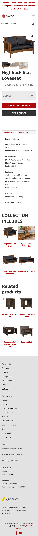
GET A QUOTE (19, 113)
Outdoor (5, 389)
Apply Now (6, 513)
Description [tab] (9, 132)
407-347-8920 (7, 474)
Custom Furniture (9, 425)
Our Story (5, 404)
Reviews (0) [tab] (23, 132)
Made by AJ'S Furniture (19, 85)
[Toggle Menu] (33, 16)
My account (6, 433)
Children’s (6, 372)
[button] (32, 36)
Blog (4, 429)
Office (4, 384)
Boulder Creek (21, 5)
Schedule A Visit (8, 420)
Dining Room (7, 376)
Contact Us (6, 437)
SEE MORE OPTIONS (19, 105)
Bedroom (5, 368)
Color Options (7, 412)
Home (4, 400)
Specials (5, 416)
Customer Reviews (9, 408)
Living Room (7, 380)
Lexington (6, 5)
